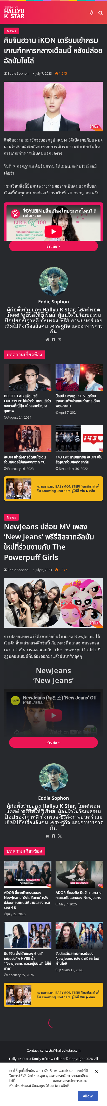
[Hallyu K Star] (14, 12)
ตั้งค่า (75, 1085)
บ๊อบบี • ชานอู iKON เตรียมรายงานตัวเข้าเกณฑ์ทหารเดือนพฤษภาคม (78, 401)
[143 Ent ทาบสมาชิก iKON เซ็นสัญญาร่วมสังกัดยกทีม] (79, 438)
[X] (60, 339)
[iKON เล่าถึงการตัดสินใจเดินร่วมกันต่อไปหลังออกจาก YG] (27, 438)
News (11, 31)
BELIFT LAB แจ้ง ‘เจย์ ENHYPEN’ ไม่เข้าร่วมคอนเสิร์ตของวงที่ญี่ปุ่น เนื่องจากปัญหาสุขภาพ (27, 403)
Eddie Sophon (18, 73)
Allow (88, 1096)
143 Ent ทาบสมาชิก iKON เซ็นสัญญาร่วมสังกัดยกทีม (79, 460)
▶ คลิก (90, 490)
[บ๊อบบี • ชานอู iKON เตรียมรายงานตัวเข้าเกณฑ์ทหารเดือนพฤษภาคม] (79, 377)
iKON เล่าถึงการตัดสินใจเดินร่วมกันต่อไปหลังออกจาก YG (25, 460)
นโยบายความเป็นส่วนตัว (34, 1080)
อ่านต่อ (52, 246)
